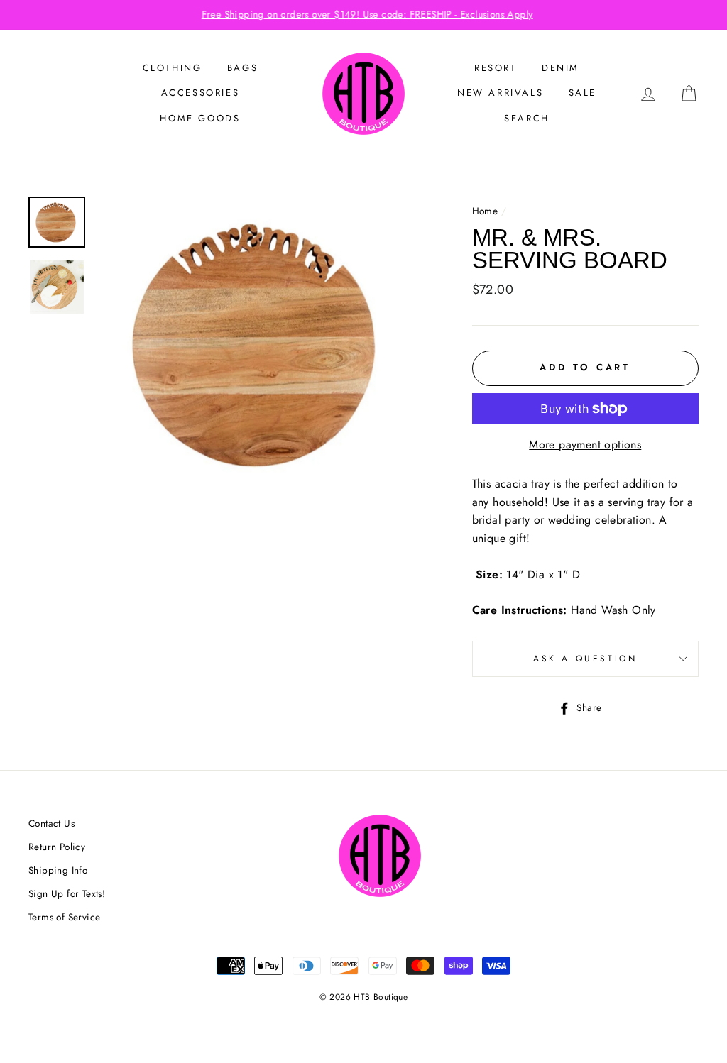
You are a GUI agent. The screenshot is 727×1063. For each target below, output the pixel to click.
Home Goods (200, 118)
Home (485, 211)
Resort (495, 68)
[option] (363, 15)
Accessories (200, 92)
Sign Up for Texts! (66, 893)
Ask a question (585, 658)
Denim (560, 68)
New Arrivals (500, 92)
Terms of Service (64, 917)
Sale (582, 92)
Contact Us (51, 823)
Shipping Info (57, 870)
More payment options (585, 444)
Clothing (172, 68)
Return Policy (56, 846)
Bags (242, 68)
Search (527, 118)
